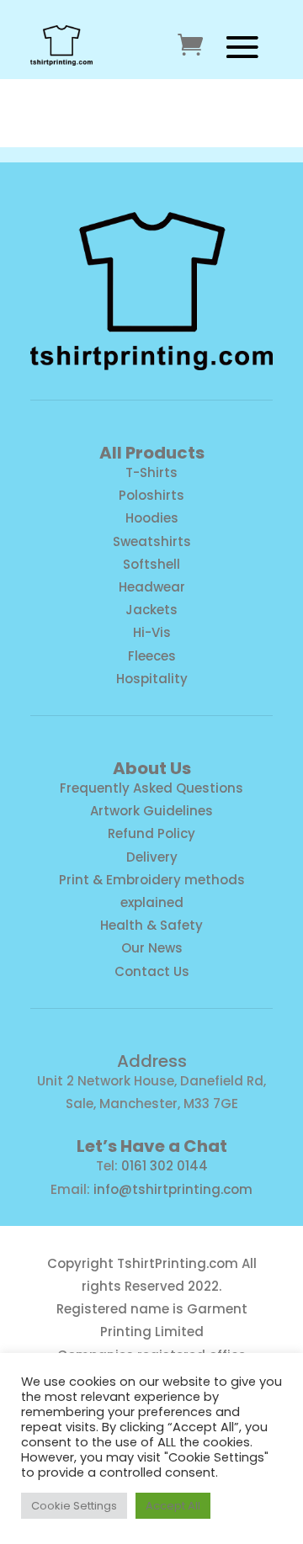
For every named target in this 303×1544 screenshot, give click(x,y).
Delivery (152, 857)
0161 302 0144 (164, 1166)
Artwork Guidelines (151, 811)
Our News (152, 948)
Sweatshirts (152, 541)
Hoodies (151, 518)
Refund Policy (151, 833)
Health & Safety (151, 925)
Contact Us (151, 971)
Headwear (152, 587)
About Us (152, 768)
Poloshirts (151, 495)
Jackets (151, 609)
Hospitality (152, 678)
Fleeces (152, 656)
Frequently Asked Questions (151, 788)
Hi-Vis (152, 632)
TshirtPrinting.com (177, 1263)
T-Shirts (151, 472)
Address (152, 1061)
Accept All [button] (173, 1506)
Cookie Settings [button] (74, 1506)
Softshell (151, 564)
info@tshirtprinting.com (172, 1189)
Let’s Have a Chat (152, 1146)
